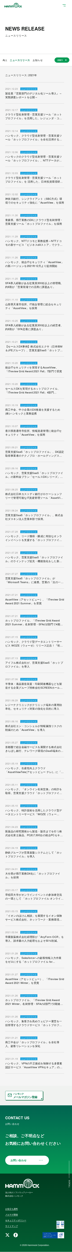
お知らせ (38, 60)
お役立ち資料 (11, 1208)
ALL (5, 60)
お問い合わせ (18, 1160)
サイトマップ (11, 1225)
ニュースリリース (20, 60)
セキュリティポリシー (15, 1220)
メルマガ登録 (11, 1214)
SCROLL (69, 1184)
